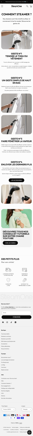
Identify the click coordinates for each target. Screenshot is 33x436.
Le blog (3, 365)
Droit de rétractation (6, 398)
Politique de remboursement (25, 429)
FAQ (2, 381)
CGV (2, 393)
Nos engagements (5, 386)
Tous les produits (5, 334)
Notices (3, 395)
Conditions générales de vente (12, 431)
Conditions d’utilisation (14, 429)
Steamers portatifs (6, 339)
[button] (2, 6)
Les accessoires (16, 180)
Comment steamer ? (6, 383)
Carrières (3, 367)
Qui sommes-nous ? (6, 357)
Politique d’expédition (24, 431)
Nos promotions (5, 348)
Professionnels (5, 362)
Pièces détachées (5, 346)
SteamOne (8, 427)
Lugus (20, 423)
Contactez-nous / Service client (9, 378)
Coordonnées (6, 429)
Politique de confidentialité (7, 388)
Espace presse (4, 370)
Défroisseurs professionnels (8, 341)
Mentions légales (5, 391)
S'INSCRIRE (16, 317)
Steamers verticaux (6, 336)
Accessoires (4, 344)
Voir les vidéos (10, 243)
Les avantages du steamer (7, 360)
